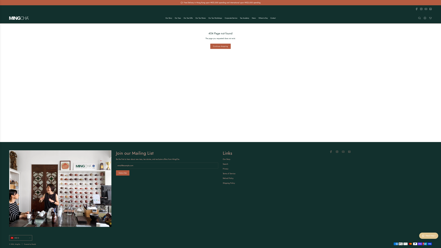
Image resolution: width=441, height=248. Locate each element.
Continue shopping (220, 46)
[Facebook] (416, 9)
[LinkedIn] (430, 9)
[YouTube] (425, 9)
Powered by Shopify (30, 244)
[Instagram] (421, 9)
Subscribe (123, 173)
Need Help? (430, 235)
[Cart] (430, 18)
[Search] (419, 18)
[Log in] (425, 18)
